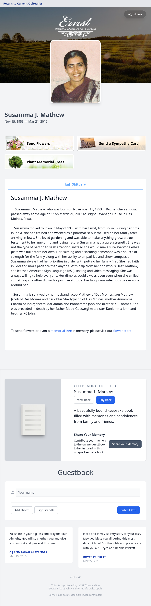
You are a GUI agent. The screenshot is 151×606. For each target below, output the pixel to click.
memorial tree (61, 331)
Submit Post (128, 510)
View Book (83, 400)
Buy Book (105, 400)
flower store (122, 331)
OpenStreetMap (79, 595)
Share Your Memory (125, 444)
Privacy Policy (64, 588)
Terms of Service (86, 588)
